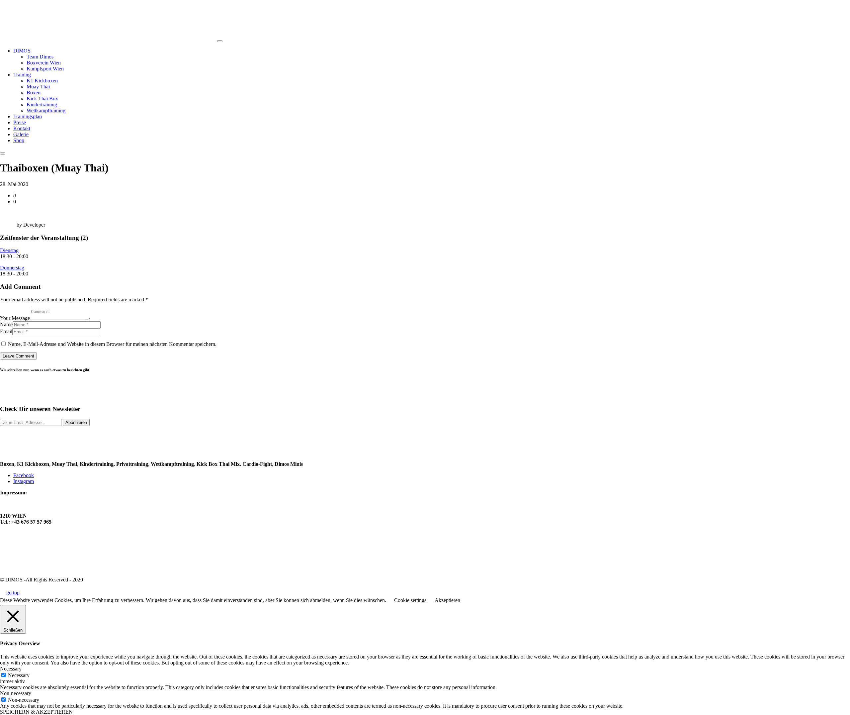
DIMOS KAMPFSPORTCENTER (39, 504)
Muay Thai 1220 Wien (25, 562)
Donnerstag (12, 267)
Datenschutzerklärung (25, 533)
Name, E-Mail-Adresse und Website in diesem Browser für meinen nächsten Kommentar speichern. (112, 344)
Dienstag (9, 250)
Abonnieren (76, 422)
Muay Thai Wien (19, 550)
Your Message (15, 318)
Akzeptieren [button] (447, 600)
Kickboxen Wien (19, 544)
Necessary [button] (11, 668)
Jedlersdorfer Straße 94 (26, 510)
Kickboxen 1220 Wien (24, 556)
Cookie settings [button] (410, 600)
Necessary (19, 675)
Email (6, 331)
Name (6, 324)
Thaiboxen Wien (19, 568)
